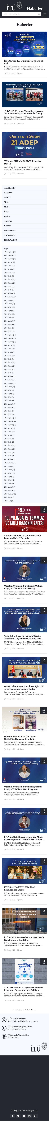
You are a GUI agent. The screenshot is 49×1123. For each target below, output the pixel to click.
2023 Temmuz (10, 380)
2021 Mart (9, 477)
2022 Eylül (9, 414)
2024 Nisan (9, 349)
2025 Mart (9, 311)
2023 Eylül (9, 373)
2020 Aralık (9, 487)
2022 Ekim (9, 411)
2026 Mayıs (9, 262)
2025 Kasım (9, 283)
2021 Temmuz (10, 463)
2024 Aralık (9, 321)
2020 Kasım (9, 490)
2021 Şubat (9, 480)
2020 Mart (8, 501)
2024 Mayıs (9, 345)
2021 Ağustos (10, 459)
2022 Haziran (10, 425)
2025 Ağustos (10, 293)
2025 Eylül (9, 290)
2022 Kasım (9, 407)
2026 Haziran (10, 259)
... (34, 1010)
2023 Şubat (9, 397)
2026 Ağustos (10, 252)
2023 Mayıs (9, 387)
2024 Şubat (9, 356)
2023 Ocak (9, 400)
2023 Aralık (9, 362)
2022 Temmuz (10, 421)
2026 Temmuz (10, 255)
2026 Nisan (9, 266)
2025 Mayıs (9, 304)
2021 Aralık (9, 445)
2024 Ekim (9, 328)
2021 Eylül (9, 456)
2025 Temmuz (10, 297)
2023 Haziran (10, 383)
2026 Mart (9, 269)
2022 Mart (9, 435)
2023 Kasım (9, 366)
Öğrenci (7, 197)
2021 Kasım (9, 449)
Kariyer (7, 216)
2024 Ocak (9, 359)
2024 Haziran (10, 342)
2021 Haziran (10, 466)
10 (32, 1010)
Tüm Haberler (9, 188)
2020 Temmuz (10, 494)
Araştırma (8, 221)
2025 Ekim (9, 286)
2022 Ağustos (10, 418)
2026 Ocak (9, 276)
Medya (6, 207)
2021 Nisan (9, 473)
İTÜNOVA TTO (10, 240)
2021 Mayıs (9, 470)
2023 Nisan (9, 390)
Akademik (8, 193)
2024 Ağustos (10, 335)
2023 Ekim (9, 369)
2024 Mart (9, 352)
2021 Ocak (9, 483)
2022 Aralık (9, 404)
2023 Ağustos (10, 376)
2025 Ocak (9, 317)
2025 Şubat (9, 314)
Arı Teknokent (9, 235)
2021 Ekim (9, 452)
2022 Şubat (9, 438)
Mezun (6, 202)
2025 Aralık (9, 279)
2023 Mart (9, 394)
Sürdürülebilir (9, 230)
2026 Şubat (9, 273)
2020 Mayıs (9, 497)
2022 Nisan (9, 432)
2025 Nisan (9, 307)
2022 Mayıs (9, 428)
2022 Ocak (9, 442)
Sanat (6, 212)
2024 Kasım (9, 324)
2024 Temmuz (10, 338)
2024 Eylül (9, 331)
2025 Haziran (10, 300)
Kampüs (7, 226)
